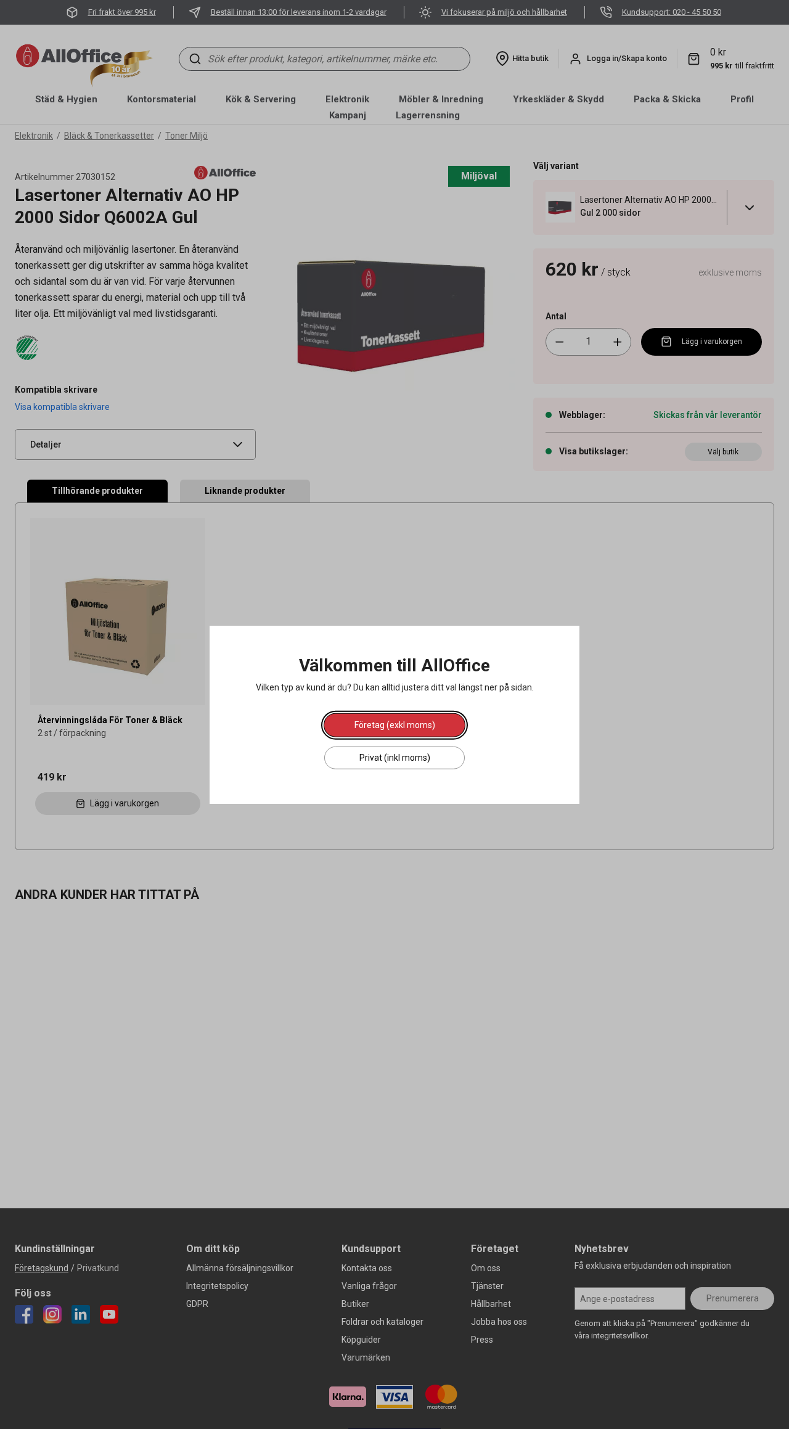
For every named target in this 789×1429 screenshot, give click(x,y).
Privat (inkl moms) (394, 757)
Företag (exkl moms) (394, 724)
